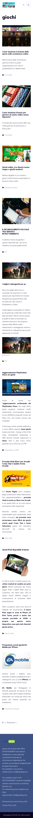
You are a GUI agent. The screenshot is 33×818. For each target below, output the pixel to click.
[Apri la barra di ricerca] (23, 5)
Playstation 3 (10, 450)
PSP (17, 450)
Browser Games (11, 187)
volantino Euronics (9, 321)
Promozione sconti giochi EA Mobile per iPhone (14, 646)
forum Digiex (11, 491)
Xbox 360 (8, 538)
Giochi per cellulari (12, 709)
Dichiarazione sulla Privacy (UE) (14, 801)
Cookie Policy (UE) (9, 805)
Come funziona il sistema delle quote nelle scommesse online (15, 53)
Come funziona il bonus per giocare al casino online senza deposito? (15, 114)
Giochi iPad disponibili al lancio (15, 550)
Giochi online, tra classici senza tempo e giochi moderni (15, 168)
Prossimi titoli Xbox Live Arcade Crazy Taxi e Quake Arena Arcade (16, 463)
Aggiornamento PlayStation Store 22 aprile (14, 373)
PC (6, 252)
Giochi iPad (9, 633)
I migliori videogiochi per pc (14, 284)
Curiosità (8, 75)
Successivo (12, 722)
